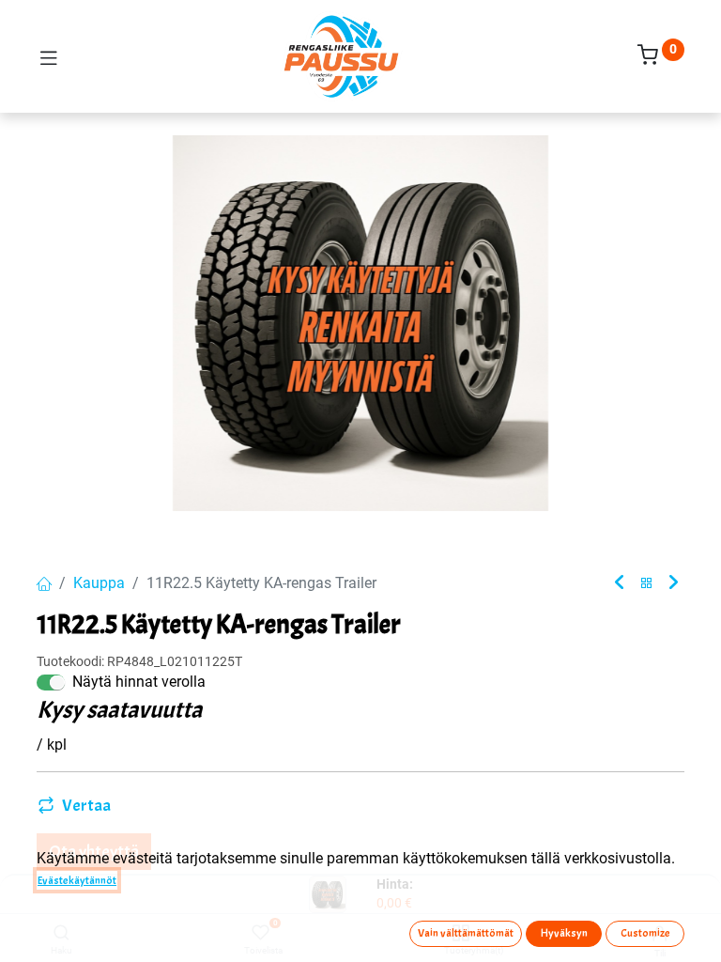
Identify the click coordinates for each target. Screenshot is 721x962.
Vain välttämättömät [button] (466, 932)
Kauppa (99, 583)
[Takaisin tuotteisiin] (647, 584)
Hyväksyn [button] (564, 932)
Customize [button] (645, 932)
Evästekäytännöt (77, 880)
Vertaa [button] (86, 805)
